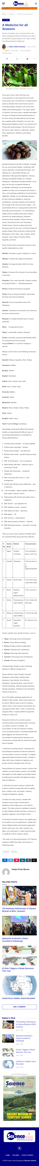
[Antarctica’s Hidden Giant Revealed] (19, 985)
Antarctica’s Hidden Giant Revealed (18, 998)
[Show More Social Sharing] (35, 59)
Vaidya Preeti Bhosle (17, 47)
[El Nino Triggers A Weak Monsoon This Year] (19, 955)
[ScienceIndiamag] (20, 3)
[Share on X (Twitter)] (17, 59)
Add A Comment (19, 1007)
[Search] (36, 3)
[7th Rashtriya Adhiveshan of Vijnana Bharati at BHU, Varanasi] (19, 895)
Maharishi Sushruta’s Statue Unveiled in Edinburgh (24, 1038)
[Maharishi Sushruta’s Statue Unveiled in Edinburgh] (19, 925)
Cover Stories (27, 1155)
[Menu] (3, 3)
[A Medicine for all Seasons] (19, 75)
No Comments (26, 50)
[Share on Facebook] (7, 59)
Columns (6, 20)
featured (6, 852)
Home (8, 1155)
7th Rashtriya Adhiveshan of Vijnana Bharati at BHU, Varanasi (26, 1024)
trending (14, 852)
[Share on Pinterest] (27, 59)
